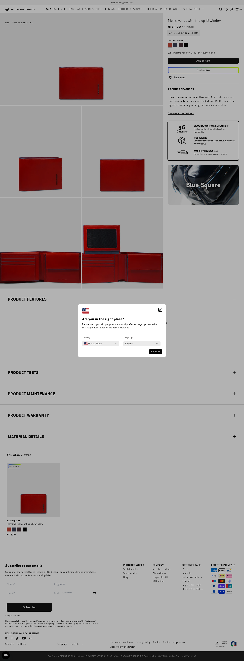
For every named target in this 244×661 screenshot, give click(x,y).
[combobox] (93, 343)
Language (128, 338)
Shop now (156, 351)
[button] (160, 310)
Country (86, 338)
